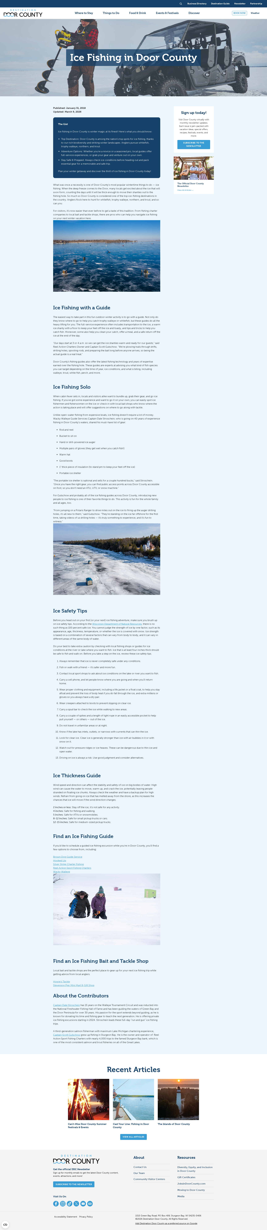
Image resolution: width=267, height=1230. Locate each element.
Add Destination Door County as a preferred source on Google (166, 1223)
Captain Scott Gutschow (66, 1034)
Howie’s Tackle (61, 981)
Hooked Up (59, 860)
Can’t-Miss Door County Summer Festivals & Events (87, 1126)
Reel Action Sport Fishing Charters (72, 867)
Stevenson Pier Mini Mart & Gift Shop (73, 985)
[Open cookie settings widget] (5, 1224)
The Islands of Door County (174, 1124)
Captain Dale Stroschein (66, 1005)
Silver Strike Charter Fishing (68, 864)
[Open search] (181, 4)
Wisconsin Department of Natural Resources (117, 623)
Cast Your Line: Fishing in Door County (131, 1126)
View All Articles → (185, 190)
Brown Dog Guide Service (67, 856)
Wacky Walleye (61, 871)
